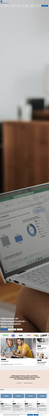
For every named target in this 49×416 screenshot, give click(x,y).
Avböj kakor (36, 414)
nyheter (2, 403)
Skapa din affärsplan (12, 329)
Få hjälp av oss (3, 5)
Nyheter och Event (9, 5)
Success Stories (16, 5)
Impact (24, 5)
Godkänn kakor (30, 414)
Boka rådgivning (44, 5)
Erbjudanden (21, 5)
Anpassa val (41, 414)
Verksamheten (29, 5)
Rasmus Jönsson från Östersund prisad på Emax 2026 (42, 406)
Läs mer (2, 411)
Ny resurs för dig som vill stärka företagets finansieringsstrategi (17, 406)
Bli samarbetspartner (36, 5)
